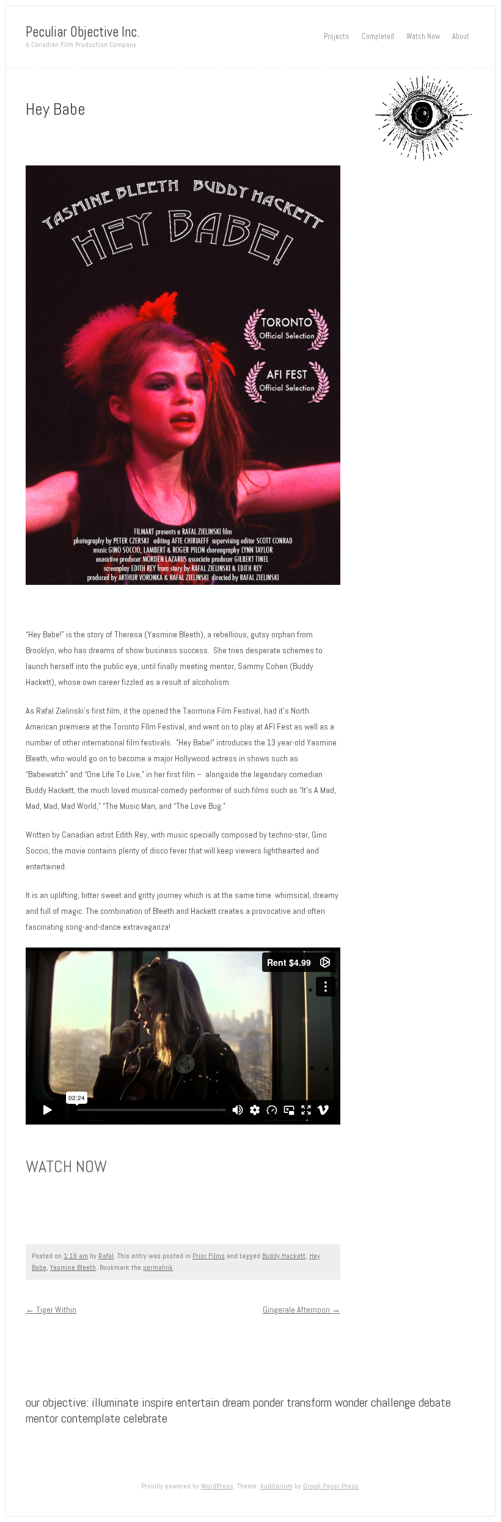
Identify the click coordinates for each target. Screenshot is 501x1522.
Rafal (106, 1256)
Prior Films (208, 1256)
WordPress (217, 1486)
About (460, 37)
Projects (336, 37)
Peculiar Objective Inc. (83, 32)
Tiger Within (51, 1309)
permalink (158, 1267)
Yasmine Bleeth (73, 1267)
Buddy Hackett (283, 1256)
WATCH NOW (66, 1166)
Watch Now (423, 37)
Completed (378, 37)
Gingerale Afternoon (301, 1309)
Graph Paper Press (331, 1486)
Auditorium (276, 1486)
